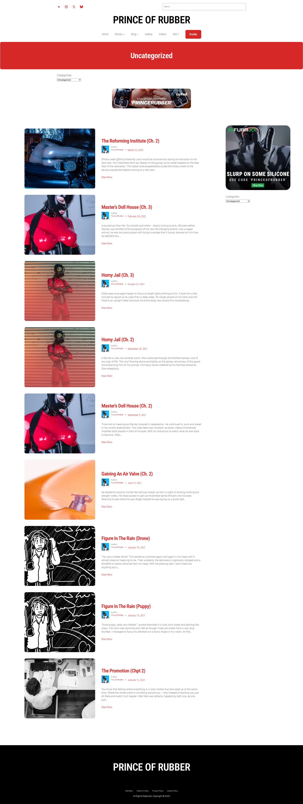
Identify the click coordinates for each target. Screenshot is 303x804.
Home (105, 34)
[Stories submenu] (124, 34)
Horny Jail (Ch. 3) (117, 275)
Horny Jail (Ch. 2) (117, 340)
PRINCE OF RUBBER (151, 20)
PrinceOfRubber (117, 150)
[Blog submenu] (138, 34)
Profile (193, 34)
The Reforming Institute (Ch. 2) (130, 141)
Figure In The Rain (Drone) (125, 538)
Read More (106, 177)
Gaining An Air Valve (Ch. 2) (127, 474)
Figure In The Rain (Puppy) (126, 606)
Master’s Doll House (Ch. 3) (126, 207)
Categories (64, 75)
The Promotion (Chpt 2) (123, 671)
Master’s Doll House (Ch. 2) (126, 406)
